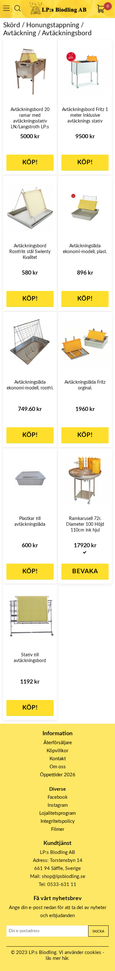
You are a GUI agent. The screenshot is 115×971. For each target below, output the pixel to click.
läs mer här (57, 958)
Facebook (58, 797)
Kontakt (58, 758)
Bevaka (85, 571)
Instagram (58, 805)
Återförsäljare (57, 742)
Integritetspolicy (58, 821)
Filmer (57, 829)
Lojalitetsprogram (57, 813)
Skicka (98, 931)
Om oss (58, 766)
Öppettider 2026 (57, 774)
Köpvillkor (57, 750)
